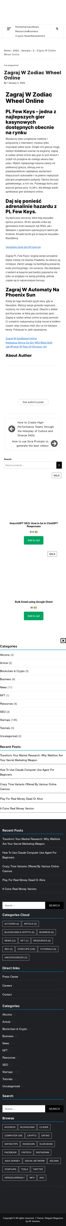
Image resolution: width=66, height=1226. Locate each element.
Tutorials (5, 728)
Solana (54, 1161)
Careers (7, 985)
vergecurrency (14, 1177)
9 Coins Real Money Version (17, 808)
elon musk (46, 1144)
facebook (10, 1152)
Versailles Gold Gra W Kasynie (23, 247)
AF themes (34, 1221)
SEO (3, 712)
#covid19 (9, 1127)
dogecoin (29, 1144)
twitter (38, 1169)
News (35, 26)
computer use (13, 1135)
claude (43, 1127)
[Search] (59, 465)
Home (18, 26)
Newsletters (38, 36)
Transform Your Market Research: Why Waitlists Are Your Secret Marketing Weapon (31, 757)
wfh (32, 1177)
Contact (7, 994)
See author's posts (33, 402)
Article (4, 663)
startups (10, 1169)
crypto (32, 1135)
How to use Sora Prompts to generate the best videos (30, 443)
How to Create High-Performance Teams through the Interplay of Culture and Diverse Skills (36, 429)
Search (8, 459)
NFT (2, 695)
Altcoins (5, 655)
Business (33, 31)
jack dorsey (12, 1161)
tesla (24, 1169)
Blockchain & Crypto (12, 671)
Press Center (10, 976)
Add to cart (34, 540)
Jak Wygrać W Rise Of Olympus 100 (26, 346)
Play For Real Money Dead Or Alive (21, 799)
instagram (42, 1152)
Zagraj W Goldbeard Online (21, 338)
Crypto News (23, 36)
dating (45, 1135)
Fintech (26, 1152)
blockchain (27, 1127)
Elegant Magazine (54, 1218)
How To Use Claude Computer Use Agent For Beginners (27, 772)
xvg (41, 1177)
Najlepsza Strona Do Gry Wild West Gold (29, 342)
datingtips (11, 1144)
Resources (21, 31)
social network (35, 1161)
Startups (27, 26)
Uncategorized (8, 736)
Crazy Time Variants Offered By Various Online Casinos (28, 786)
